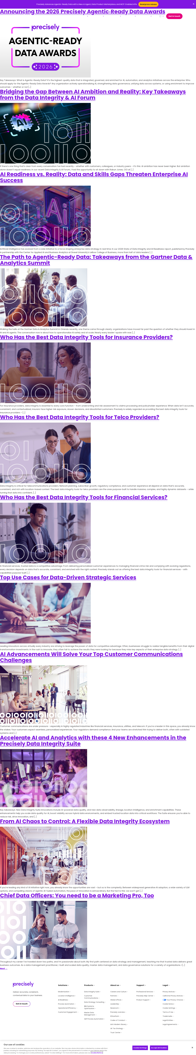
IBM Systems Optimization (89, 1007)
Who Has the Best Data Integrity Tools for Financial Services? (83, 497)
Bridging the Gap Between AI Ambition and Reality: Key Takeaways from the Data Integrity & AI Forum (93, 94)
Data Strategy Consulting (94, 1002)
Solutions (81, 16)
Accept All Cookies (159, 1048)
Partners (113, 996)
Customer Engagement (67, 1012)
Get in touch (174, 16)
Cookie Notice (168, 1004)
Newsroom (114, 1008)
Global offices (115, 1000)
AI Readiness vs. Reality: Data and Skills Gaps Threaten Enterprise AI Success (94, 177)
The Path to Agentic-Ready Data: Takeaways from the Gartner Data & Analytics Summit (96, 260)
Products (97, 16)
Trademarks (167, 1016)
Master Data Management (89, 1013)
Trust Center (115, 1032)
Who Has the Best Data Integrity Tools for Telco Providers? (79, 417)
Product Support (142, 1000)
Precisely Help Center (144, 996)
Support (130, 16)
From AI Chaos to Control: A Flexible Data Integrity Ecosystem (85, 821)
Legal (165, 985)
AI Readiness (63, 1000)
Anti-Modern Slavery (118, 1024)
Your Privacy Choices (174, 1000)
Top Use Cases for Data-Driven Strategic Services (68, 577)
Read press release (148, 4)
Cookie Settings (169, 1008)
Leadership (114, 1004)
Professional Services (144, 992)
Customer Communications (91, 997)
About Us (145, 16)
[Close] (192, 1047)
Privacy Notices (169, 992)
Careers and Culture (118, 992)
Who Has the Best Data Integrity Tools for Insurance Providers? (86, 337)
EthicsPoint (114, 1016)
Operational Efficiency (67, 1008)
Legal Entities (168, 1020)
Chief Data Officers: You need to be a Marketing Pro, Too (77, 895)
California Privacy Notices (173, 996)
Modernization (63, 992)
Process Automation (66, 1004)
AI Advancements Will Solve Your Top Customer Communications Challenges (91, 657)
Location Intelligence (66, 996)
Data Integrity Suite (91, 992)
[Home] (23, 16)
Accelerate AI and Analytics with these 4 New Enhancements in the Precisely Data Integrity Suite (93, 740)
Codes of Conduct (117, 1020)
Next (3, 968)
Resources (114, 16)
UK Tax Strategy (116, 1028)
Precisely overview (117, 1012)
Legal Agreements (170, 1024)
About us (114, 985)
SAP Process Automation (94, 1019)
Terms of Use (168, 1012)
